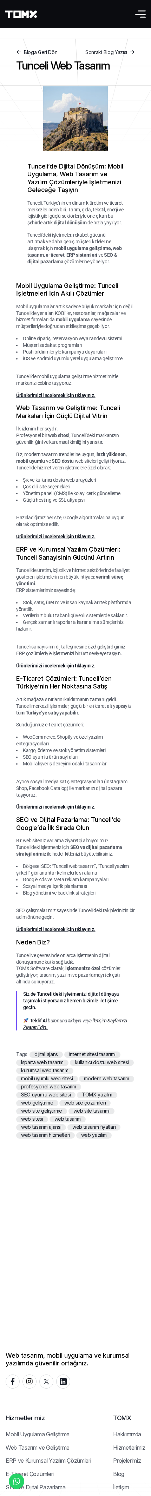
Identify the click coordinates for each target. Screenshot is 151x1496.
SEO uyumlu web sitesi (46, 1095)
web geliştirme (37, 1103)
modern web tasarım (106, 1078)
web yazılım (94, 1135)
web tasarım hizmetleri (45, 1135)
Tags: (22, 1054)
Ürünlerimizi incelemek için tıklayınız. (56, 395)
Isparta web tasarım (42, 1062)
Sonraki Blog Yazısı (106, 52)
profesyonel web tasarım (48, 1086)
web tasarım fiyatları (94, 1127)
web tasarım (67, 1119)
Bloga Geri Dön (41, 52)
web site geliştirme (41, 1111)
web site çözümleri (85, 1103)
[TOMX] (21, 14)
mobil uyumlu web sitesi (47, 1078)
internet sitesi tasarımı (92, 1054)
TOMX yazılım (97, 1095)
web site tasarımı (91, 1111)
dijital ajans (46, 1054)
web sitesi (32, 1119)
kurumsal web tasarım (44, 1070)
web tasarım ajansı (41, 1127)
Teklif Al (38, 1020)
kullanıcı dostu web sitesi (102, 1062)
